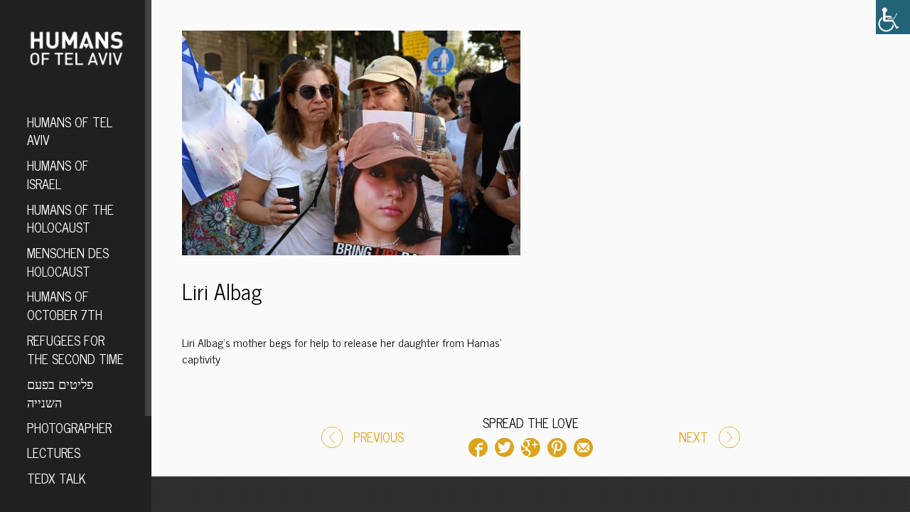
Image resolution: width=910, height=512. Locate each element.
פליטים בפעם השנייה (60, 392)
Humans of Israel (58, 174)
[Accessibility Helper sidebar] (893, 17)
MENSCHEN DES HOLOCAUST (68, 262)
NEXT (693, 436)
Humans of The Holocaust (70, 218)
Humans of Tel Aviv (69, 131)
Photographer (69, 427)
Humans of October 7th (64, 305)
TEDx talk (56, 478)
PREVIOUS (378, 436)
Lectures (53, 452)
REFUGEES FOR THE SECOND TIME (75, 349)
